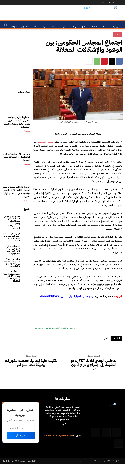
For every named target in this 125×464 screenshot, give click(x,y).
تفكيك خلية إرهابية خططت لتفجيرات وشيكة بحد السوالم (31, 363)
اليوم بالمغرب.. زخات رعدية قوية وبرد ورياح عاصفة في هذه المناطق (11, 237)
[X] (112, 61)
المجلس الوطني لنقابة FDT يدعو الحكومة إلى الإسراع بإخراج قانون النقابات (93, 365)
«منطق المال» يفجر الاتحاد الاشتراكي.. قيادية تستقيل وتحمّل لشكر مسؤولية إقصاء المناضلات (17, 122)
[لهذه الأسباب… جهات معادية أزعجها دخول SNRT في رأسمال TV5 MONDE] (26, 274)
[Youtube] (4, 2)
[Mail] (17, 2)
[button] (5, 25)
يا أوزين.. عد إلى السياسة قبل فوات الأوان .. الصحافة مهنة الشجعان (16, 157)
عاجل (106, 338)
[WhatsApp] (8, 2)
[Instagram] (21, 2)
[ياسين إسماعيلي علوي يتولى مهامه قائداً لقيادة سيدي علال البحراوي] (26, 249)
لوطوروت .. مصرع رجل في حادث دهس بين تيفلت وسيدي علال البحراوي (11, 262)
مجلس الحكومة (46, 142)
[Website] (12, 2)
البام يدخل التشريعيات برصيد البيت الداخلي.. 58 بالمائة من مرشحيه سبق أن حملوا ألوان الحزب (16, 191)
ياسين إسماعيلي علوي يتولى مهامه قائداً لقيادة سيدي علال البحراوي (12, 250)
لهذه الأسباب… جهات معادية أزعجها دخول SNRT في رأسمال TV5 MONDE (11, 276)
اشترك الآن (20, 435)
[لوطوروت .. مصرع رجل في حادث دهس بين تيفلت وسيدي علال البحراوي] (26, 262)
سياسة (27, 130)
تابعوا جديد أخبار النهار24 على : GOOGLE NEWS (67, 296)
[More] (89, 61)
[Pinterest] (104, 61)
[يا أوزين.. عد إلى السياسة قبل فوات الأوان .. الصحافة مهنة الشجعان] (16, 148)
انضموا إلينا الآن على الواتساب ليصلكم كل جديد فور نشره (54, 328)
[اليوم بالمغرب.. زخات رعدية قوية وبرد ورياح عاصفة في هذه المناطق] (26, 237)
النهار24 (118, 296)
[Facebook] (26, 2)
